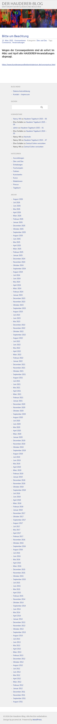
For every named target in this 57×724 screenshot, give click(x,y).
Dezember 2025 (19, 226)
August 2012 (18, 665)
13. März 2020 (7, 41)
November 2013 (19, 626)
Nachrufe (27, 137)
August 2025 (18, 236)
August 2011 (18, 702)
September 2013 (19, 632)
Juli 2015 (16, 583)
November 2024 (19, 262)
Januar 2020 (18, 437)
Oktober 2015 (18, 576)
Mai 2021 (16, 388)
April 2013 (17, 649)
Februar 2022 (18, 358)
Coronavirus (6, 43)
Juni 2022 (17, 345)
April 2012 (17, 679)
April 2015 (17, 593)
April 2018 (17, 500)
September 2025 (19, 232)
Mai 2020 (16, 427)
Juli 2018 (16, 493)
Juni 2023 (17, 318)
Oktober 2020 (18, 411)
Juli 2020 (16, 421)
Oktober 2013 (18, 629)
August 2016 (18, 550)
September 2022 (19, 335)
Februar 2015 (18, 596)
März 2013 (17, 652)
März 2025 (17, 249)
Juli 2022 (16, 341)
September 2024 (19, 269)
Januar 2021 (18, 401)
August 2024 (18, 272)
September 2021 (19, 374)
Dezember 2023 (19, 298)
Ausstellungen (18, 158)
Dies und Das (42, 41)
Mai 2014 (16, 612)
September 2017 (19, 520)
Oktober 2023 (18, 305)
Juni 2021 (17, 384)
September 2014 (19, 606)
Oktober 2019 (18, 447)
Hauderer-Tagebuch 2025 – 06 (35, 119)
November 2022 (19, 328)
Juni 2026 (17, 206)
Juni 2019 (17, 460)
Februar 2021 (18, 398)
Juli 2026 (16, 203)
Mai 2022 (16, 348)
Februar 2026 (18, 219)
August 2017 (18, 523)
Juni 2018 (17, 497)
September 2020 (19, 414)
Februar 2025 (18, 252)
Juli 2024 (16, 275)
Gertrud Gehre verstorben (35, 143)
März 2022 (17, 355)
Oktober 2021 (18, 371)
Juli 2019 (16, 457)
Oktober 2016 (18, 543)
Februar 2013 (18, 655)
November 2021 (19, 368)
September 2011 (19, 698)
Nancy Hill (17, 119)
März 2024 (17, 288)
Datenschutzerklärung (21, 91)
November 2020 (19, 407)
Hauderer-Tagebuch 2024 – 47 (35, 140)
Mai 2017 (16, 530)
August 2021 (18, 378)
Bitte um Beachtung (15, 36)
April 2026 (17, 212)
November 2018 (19, 484)
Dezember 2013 (19, 622)
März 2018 (17, 503)
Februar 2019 (18, 474)
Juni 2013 (17, 642)
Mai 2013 (16, 646)
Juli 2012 (16, 669)
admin (15, 128)
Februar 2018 (18, 507)
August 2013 (18, 636)
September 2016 (19, 546)
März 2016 (17, 566)
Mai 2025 (16, 242)
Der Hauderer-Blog (22, 4)
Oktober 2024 (18, 265)
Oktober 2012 (18, 662)
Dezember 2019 (19, 441)
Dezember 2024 (19, 259)
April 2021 (17, 391)
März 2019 (17, 470)
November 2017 (19, 513)
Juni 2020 (17, 424)
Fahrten (16, 171)
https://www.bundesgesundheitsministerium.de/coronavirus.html (28, 64)
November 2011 (19, 695)
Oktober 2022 (18, 331)
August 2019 (18, 454)
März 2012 (17, 682)
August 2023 (18, 312)
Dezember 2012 (19, 659)
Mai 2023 (16, 322)
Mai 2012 (16, 675)
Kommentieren (20, 41)
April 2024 (17, 285)
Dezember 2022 (19, 325)
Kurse (15, 178)
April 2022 (17, 351)
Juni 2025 (17, 239)
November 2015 (19, 573)
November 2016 (19, 540)
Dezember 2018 (19, 480)
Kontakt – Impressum (21, 94)
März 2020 (17, 434)
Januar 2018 (18, 510)
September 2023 (19, 308)
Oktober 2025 (18, 229)
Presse (16, 185)
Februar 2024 (18, 292)
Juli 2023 (16, 315)
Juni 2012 (17, 672)
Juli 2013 (16, 639)
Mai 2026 (16, 209)
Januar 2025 (18, 255)
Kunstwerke (17, 175)
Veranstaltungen (18, 43)
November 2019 (19, 444)
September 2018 (19, 490)
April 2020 (17, 431)
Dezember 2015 (19, 569)
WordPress (37, 720)
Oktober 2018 (18, 487)
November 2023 (19, 302)
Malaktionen (17, 181)
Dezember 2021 (19, 365)
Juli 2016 (16, 553)
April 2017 (17, 533)
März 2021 (17, 394)
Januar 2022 (18, 361)
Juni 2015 (17, 586)
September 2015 (19, 579)
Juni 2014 (17, 609)
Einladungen (18, 165)
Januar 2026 (18, 222)
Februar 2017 (18, 536)
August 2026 (18, 199)
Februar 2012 (18, 685)
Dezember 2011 (19, 692)
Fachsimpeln (18, 168)
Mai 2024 (16, 282)
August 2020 (18, 417)
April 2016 (17, 563)
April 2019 (17, 467)
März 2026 (17, 216)
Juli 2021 (16, 381)
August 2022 (18, 338)
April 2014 (17, 616)
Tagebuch (17, 188)
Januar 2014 (18, 619)
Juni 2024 (17, 279)
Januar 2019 (18, 477)
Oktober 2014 (18, 603)
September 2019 (19, 450)
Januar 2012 (18, 688)
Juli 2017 (16, 526)
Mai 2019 (16, 464)
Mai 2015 (16, 589)
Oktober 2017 (18, 517)
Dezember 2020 (19, 404)
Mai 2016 (16, 560)
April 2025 (17, 245)
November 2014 (19, 599)
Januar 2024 (18, 295)
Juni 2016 (17, 556)
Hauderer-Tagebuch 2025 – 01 (32, 128)
